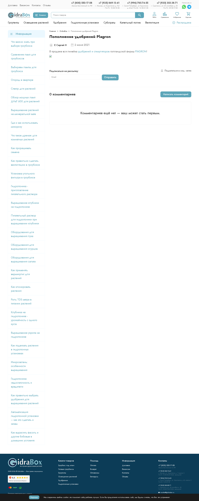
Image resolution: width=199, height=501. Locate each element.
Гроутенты (13, 22)
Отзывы (47, 5)
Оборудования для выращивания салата (23, 259)
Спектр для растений (23, 89)
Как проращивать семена (21, 150)
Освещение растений (36, 22)
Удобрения (59, 22)
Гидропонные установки (85, 22)
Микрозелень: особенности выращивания (19, 366)
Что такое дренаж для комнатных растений (24, 137)
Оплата (93, 465)
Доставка (12, 5)
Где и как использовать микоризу (24, 125)
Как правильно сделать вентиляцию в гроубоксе (25, 163)
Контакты (36, 5)
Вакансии (24, 5)
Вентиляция (152, 22)
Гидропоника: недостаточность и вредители (21, 383)
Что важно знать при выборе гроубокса (23, 44)
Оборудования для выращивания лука (22, 234)
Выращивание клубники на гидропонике (25, 205)
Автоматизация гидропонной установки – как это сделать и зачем (25, 418)
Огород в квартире (22, 80)
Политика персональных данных (20, 493)
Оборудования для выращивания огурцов (24, 247)
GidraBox (63, 31)
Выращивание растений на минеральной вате (25, 112)
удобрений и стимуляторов (94, 51)
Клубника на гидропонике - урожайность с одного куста (24, 318)
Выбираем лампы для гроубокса (23, 69)
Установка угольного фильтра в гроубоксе (23, 175)
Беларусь (94, 476)
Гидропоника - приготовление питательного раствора (24, 190)
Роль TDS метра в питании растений (21, 301)
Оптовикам (94, 472)
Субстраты (109, 22)
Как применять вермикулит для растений (20, 274)
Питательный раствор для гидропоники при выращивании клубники (25, 219)
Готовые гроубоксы (66, 469)
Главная (52, 31)
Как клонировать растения (20, 289)
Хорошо (34, 497)
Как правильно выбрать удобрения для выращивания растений (25, 399)
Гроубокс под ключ (66, 465)
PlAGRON (140, 51)
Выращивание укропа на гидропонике (25, 335)
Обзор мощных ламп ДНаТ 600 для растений (25, 99)
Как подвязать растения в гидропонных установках (24, 349)
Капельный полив (130, 22)
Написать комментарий (175, 94)
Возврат (93, 469)
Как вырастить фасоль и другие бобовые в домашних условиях (24, 436)
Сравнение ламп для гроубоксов (23, 56)
